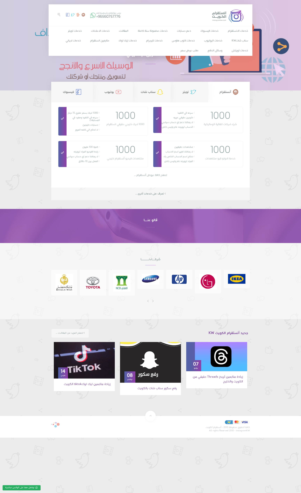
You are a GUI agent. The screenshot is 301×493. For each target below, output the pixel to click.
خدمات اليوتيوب (213, 40)
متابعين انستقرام (99, 40)
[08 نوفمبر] (150, 362)
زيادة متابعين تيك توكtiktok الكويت (87, 384)
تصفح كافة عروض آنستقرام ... (150, 175)
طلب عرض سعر (189, 50)
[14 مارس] (84, 360)
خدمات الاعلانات (100, 31)
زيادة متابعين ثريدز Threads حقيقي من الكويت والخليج (218, 379)
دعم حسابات (184, 31)
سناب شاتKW (240, 40)
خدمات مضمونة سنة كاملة (153, 31)
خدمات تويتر (75, 31)
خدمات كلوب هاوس (183, 40)
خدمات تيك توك (128, 40)
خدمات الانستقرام (238, 31)
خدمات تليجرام (154, 40)
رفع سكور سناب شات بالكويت (157, 388)
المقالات (123, 31)
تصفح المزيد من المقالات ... (70, 333)
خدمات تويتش (240, 50)
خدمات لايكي (73, 40)
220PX (55, 424)
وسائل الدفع (215, 50)
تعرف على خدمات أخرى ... (150, 193)
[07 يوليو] (221, 356)
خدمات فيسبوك (209, 31)
